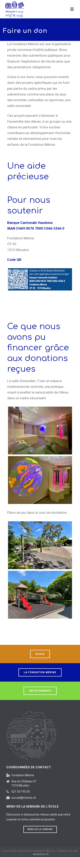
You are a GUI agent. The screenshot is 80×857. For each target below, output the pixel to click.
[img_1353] (40, 545)
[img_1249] (40, 430)
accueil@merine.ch (23, 797)
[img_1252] (40, 480)
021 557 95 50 (20, 791)
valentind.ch (41, 854)
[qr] (40, 279)
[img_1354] (40, 595)
